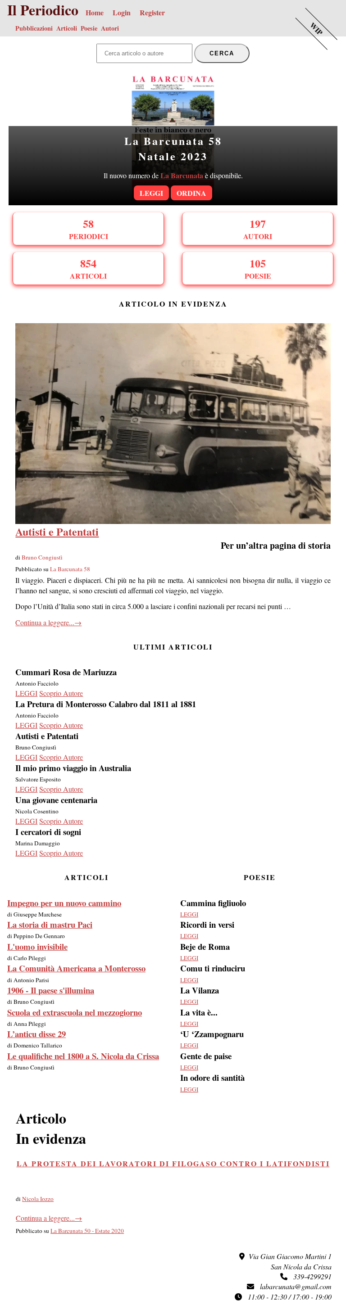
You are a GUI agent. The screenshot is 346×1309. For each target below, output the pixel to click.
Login (122, 12)
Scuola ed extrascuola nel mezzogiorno (74, 1012)
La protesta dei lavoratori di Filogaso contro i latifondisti (173, 1163)
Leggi (151, 193)
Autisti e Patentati (57, 531)
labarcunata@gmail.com (293, 1286)
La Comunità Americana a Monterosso (76, 968)
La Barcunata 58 (70, 569)
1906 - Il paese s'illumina (50, 990)
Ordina (191, 193)
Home (95, 12)
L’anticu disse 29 (36, 1034)
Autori (110, 28)
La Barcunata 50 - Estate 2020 (87, 1231)
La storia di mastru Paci (49, 924)
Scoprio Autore (61, 693)
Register (152, 12)
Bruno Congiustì (42, 557)
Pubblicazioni (34, 28)
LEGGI (26, 693)
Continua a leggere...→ (48, 622)
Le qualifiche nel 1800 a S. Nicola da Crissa (83, 1056)
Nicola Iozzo (38, 1199)
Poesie (89, 28)
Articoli (66, 28)
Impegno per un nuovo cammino (64, 903)
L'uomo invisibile (37, 946)
